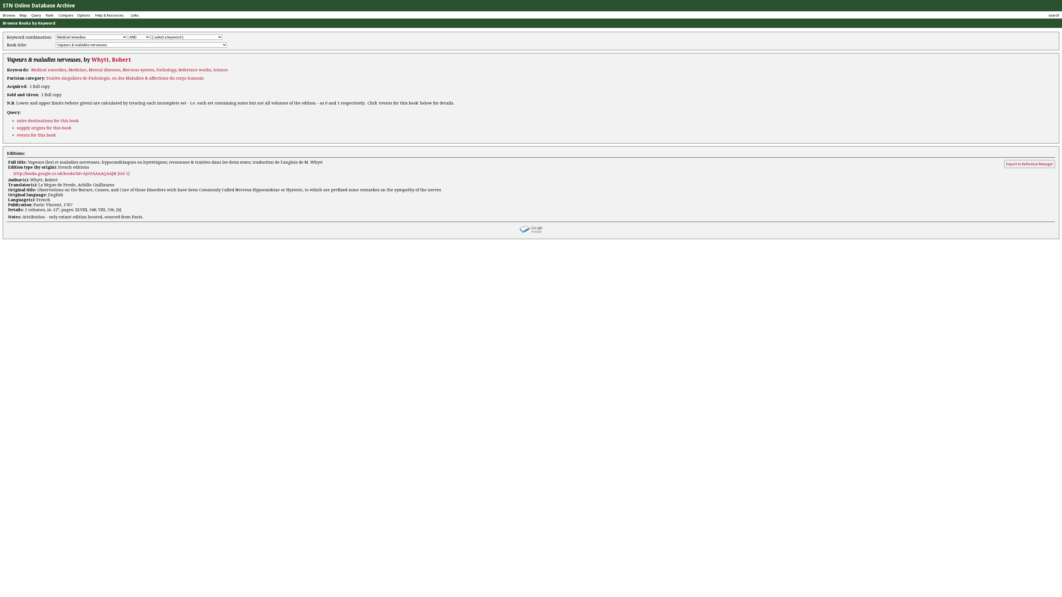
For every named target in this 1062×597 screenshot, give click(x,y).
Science (220, 69)
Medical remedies (48, 69)
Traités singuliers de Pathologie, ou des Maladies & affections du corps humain (125, 78)
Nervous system (138, 69)
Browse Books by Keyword (29, 23)
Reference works (194, 69)
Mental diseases (105, 69)
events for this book (36, 135)
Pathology (166, 69)
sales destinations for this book (48, 120)
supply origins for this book (44, 127)
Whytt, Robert (111, 60)
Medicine (78, 69)
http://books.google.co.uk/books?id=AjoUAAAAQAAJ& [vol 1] (72, 173)
